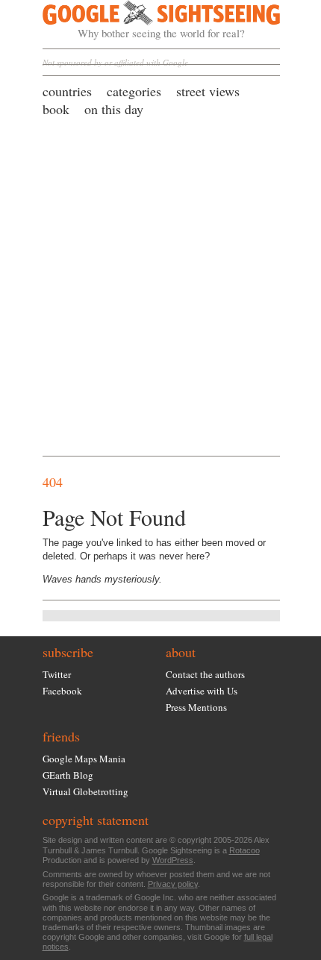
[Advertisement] (160, 285)
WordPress (172, 860)
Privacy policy (173, 883)
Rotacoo (244, 850)
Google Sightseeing (144, 20)
